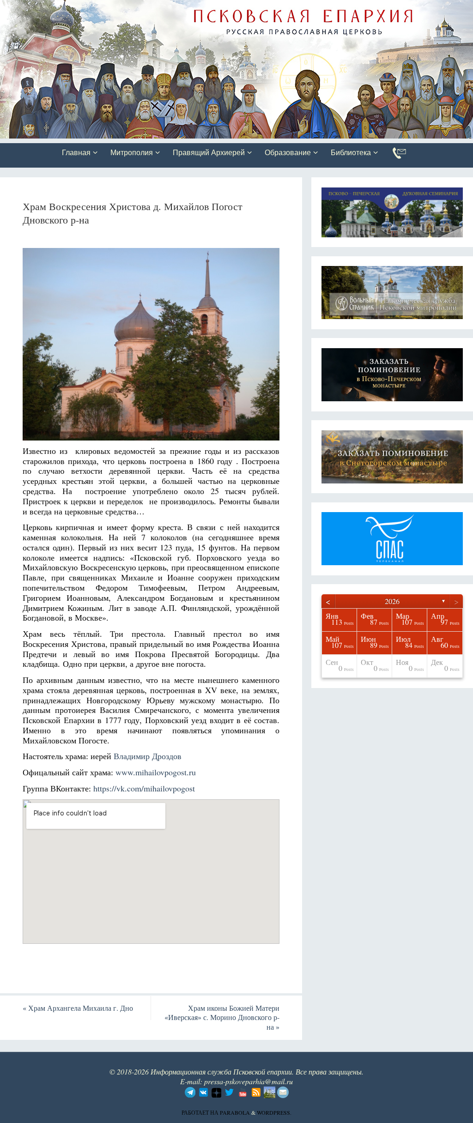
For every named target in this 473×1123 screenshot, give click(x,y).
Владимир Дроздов (148, 755)
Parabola (235, 1112)
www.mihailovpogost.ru (155, 772)
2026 (392, 601)
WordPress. (274, 1112)
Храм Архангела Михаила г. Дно (78, 1008)
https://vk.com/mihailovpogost (144, 788)
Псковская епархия (130, 7)
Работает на (201, 1112)
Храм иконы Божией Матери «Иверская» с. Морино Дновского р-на (221, 1017)
